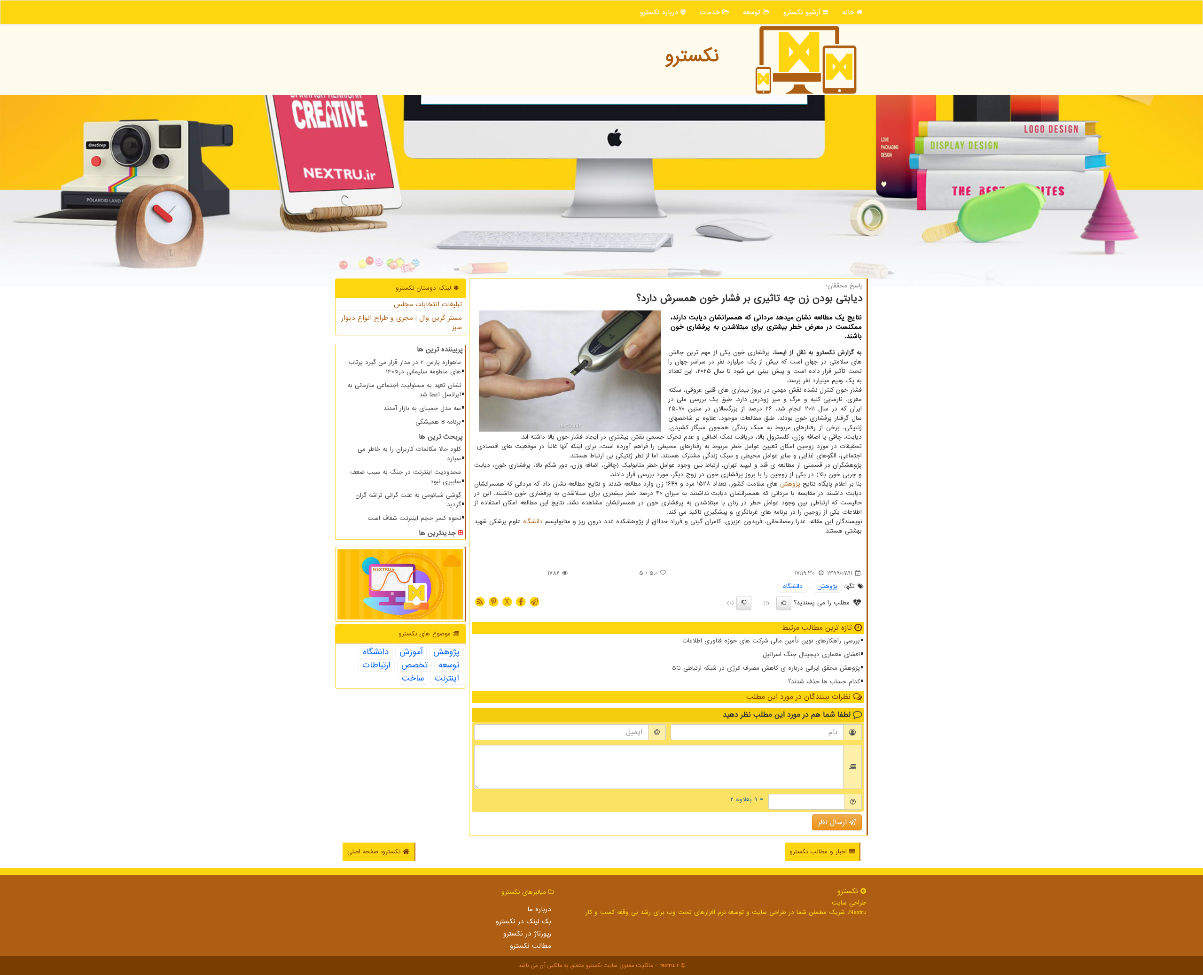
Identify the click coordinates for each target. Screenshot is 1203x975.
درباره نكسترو (660, 12)
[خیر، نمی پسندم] (743, 603)
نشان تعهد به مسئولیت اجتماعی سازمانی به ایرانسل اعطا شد (404, 390)
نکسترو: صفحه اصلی (375, 851)
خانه (849, 12)
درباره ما (539, 909)
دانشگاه (533, 521)
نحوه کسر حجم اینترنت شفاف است (414, 518)
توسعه (753, 12)
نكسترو (692, 56)
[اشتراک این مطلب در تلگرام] (534, 601)
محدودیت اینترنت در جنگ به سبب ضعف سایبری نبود (405, 477)
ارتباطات (376, 665)
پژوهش (790, 484)
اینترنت (447, 679)
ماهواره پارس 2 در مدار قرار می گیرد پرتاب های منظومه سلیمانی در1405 (405, 367)
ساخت (413, 679)
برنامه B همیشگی (438, 422)
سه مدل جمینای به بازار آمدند (422, 408)
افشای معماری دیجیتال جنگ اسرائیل (811, 654)
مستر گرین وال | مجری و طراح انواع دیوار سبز (401, 323)
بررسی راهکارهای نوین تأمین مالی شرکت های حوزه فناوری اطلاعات (771, 640)
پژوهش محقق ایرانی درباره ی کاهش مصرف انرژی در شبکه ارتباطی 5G (766, 668)
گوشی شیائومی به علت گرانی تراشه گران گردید (408, 500)
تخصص (414, 665)
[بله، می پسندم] (783, 603)
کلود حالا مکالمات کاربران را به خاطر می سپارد (409, 454)
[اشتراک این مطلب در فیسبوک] (520, 601)
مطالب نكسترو (530, 946)
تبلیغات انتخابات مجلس (428, 304)
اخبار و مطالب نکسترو (819, 851)
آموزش (410, 652)
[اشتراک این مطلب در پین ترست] (493, 601)
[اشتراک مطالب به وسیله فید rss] (479, 601)
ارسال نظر (833, 822)
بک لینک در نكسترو (523, 921)
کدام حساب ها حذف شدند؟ (824, 681)
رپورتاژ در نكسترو (527, 934)
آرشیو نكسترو (803, 12)
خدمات (711, 12)
